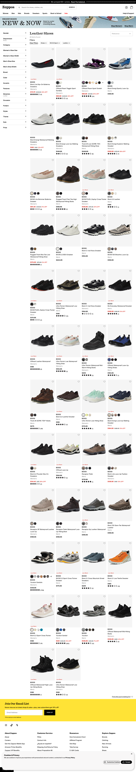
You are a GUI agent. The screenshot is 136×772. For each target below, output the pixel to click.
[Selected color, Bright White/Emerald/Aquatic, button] (83, 415)
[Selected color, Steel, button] (83, 629)
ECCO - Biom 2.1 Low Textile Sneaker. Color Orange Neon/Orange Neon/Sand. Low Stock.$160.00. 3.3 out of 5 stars (120, 566)
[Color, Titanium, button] (38, 576)
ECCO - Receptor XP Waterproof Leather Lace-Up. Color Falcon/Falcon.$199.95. (42, 513)
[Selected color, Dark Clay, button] (109, 138)
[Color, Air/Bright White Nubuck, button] (96, 82)
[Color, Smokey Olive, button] (112, 415)
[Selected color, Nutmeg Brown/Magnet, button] (83, 468)
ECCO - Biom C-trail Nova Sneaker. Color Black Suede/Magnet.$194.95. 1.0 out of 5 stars (94, 295)
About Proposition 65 (45, 750)
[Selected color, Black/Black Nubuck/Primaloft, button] (83, 359)
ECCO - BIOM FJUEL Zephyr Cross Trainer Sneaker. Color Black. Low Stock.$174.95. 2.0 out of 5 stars (42, 295)
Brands (104, 737)
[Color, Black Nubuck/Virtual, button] (60, 629)
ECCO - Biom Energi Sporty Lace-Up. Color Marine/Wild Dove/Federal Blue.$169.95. (120, 73)
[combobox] (42, 7)
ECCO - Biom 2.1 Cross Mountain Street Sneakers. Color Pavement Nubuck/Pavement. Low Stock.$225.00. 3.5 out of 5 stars (94, 566)
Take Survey (74, 747)
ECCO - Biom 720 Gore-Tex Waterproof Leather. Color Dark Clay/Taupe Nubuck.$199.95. (120, 513)
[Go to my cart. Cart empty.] (132, 7)
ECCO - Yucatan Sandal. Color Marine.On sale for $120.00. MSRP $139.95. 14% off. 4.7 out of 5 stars (68, 619)
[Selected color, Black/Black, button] (31, 468)
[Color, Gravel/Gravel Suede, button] (115, 468)
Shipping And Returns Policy (47, 747)
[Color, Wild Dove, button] (35, 304)
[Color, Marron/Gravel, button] (115, 248)
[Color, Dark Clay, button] (89, 629)
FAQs (39, 737)
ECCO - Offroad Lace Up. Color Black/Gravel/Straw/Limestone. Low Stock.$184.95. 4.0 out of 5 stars (68, 459)
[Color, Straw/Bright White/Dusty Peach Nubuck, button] (93, 82)
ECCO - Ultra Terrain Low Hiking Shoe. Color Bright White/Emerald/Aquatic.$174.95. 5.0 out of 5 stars (94, 405)
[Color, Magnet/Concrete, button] (112, 82)
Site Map (73, 744)
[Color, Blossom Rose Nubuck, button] (99, 82)
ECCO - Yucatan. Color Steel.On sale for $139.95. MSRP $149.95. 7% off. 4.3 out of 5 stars (94, 619)
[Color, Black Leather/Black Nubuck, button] (35, 415)
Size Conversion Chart (78, 737)
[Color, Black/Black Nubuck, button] (86, 82)
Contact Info (41, 740)
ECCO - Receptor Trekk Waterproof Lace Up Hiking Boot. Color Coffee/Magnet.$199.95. (68, 513)
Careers (8, 740)
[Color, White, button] (60, 82)
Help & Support (128, 13)
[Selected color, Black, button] (57, 82)
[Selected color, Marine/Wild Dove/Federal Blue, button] (109, 82)
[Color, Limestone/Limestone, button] (35, 468)
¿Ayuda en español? (44, 744)
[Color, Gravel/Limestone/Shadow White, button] (89, 415)
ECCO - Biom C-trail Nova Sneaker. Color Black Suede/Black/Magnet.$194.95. (94, 239)
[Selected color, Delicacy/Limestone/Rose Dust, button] (31, 629)
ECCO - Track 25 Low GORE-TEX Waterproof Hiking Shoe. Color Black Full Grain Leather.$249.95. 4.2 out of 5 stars (94, 129)
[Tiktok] (11, 725)
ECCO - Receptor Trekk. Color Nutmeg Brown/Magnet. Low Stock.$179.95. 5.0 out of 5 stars (94, 459)
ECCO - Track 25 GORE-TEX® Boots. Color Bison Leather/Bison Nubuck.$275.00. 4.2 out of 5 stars (42, 405)
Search (72, 7)
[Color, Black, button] (115, 138)
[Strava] (17, 725)
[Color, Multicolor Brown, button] (112, 468)
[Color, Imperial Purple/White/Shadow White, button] (38, 629)
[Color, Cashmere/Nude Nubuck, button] (41, 576)
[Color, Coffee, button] (35, 248)
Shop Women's (116, 26)
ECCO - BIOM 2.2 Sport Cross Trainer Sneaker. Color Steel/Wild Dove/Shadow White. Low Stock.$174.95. (68, 566)
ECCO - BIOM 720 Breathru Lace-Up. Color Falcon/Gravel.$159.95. (120, 239)
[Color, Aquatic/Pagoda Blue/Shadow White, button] (41, 629)
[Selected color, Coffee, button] (57, 193)
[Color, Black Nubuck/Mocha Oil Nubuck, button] (112, 359)
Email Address (12, 712)
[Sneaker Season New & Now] (68, 22)
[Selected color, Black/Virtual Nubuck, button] (109, 359)
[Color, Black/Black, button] (89, 468)
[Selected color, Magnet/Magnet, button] (83, 523)
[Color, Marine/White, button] (112, 248)
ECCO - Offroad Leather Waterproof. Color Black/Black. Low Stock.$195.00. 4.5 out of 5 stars (42, 350)
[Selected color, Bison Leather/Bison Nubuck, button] (31, 415)
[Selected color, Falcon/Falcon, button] (31, 523)
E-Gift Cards (74, 750)
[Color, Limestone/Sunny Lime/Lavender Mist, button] (86, 415)
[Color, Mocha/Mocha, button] (93, 629)
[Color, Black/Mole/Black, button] (47, 576)
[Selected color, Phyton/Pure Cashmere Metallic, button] (31, 576)
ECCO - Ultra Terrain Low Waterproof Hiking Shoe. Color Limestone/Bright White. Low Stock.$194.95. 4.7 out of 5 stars (68, 350)
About (7, 737)
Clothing (105, 740)
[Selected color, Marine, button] (109, 415)
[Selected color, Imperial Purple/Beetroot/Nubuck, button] (83, 82)
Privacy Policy (70, 758)
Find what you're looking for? (121, 697)
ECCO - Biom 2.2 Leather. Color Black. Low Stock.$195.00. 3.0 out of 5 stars (120, 184)
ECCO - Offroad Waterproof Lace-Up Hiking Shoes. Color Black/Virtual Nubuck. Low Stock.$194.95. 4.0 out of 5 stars (120, 350)
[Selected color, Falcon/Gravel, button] (109, 248)
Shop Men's (129, 26)
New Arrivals (106, 744)
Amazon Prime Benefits (13, 747)
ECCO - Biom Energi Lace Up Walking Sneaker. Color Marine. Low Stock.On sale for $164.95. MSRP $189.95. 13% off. (120, 405)
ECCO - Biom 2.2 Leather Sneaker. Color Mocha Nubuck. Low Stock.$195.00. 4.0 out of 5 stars (68, 405)
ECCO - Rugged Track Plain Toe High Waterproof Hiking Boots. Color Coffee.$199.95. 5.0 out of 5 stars (68, 184)
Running (105, 747)
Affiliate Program (76, 740)
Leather (65, 43)
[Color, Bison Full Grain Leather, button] (86, 138)
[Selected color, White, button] (57, 248)
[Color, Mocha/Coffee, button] (86, 523)
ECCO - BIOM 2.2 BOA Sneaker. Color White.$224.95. (68, 239)
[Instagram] (6, 725)
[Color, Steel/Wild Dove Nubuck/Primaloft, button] (86, 359)
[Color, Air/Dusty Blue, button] (35, 576)
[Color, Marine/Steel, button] (86, 468)
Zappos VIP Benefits (12, 750)
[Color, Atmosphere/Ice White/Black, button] (44, 576)
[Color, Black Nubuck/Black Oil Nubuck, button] (115, 359)
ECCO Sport (54, 43)
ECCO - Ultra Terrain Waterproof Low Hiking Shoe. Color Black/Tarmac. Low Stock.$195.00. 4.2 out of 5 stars (68, 295)
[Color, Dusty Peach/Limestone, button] (35, 629)
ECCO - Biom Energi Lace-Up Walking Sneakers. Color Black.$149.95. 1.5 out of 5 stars (68, 129)
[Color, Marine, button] (35, 193)
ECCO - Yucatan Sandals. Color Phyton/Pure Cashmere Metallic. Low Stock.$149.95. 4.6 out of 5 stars (42, 566)
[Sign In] (126, 7)
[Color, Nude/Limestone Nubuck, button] (89, 82)
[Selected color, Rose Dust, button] (31, 193)
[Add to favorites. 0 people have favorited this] (52, 49)
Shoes (43, 43)
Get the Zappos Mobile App (15, 744)
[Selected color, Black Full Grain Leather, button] (83, 138)
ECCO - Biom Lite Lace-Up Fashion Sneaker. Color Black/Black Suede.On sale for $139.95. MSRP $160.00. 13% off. (120, 459)
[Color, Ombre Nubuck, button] (112, 193)
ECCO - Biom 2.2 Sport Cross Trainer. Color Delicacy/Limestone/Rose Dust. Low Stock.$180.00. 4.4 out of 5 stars (42, 619)
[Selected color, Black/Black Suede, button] (109, 468)
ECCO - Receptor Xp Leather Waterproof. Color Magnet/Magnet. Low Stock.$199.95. (94, 513)
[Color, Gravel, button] (112, 138)
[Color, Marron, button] (115, 415)
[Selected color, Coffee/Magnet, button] (57, 523)
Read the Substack (78, 2)
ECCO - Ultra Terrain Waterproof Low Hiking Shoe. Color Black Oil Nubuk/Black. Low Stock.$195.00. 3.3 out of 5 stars (68, 672)
